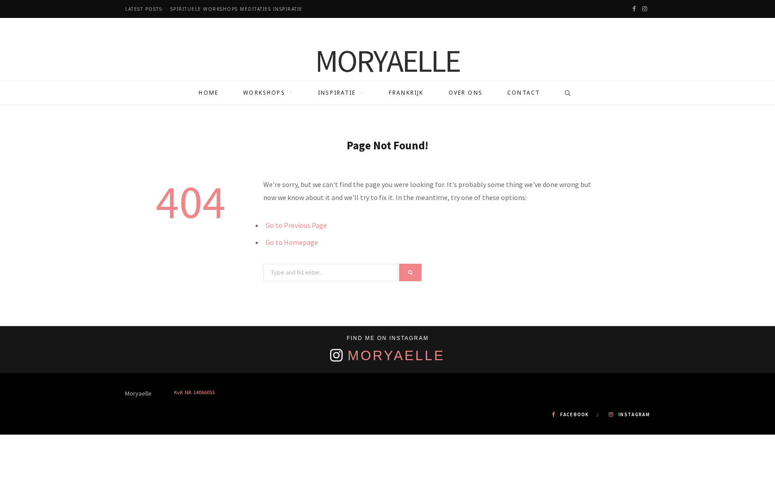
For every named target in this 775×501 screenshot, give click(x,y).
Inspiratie (337, 92)
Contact (523, 92)
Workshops (264, 92)
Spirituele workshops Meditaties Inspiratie (236, 9)
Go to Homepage (292, 242)
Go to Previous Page (296, 225)
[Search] (564, 93)
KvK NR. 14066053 (194, 392)
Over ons (465, 92)
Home (208, 92)
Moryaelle (396, 355)
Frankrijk (406, 92)
